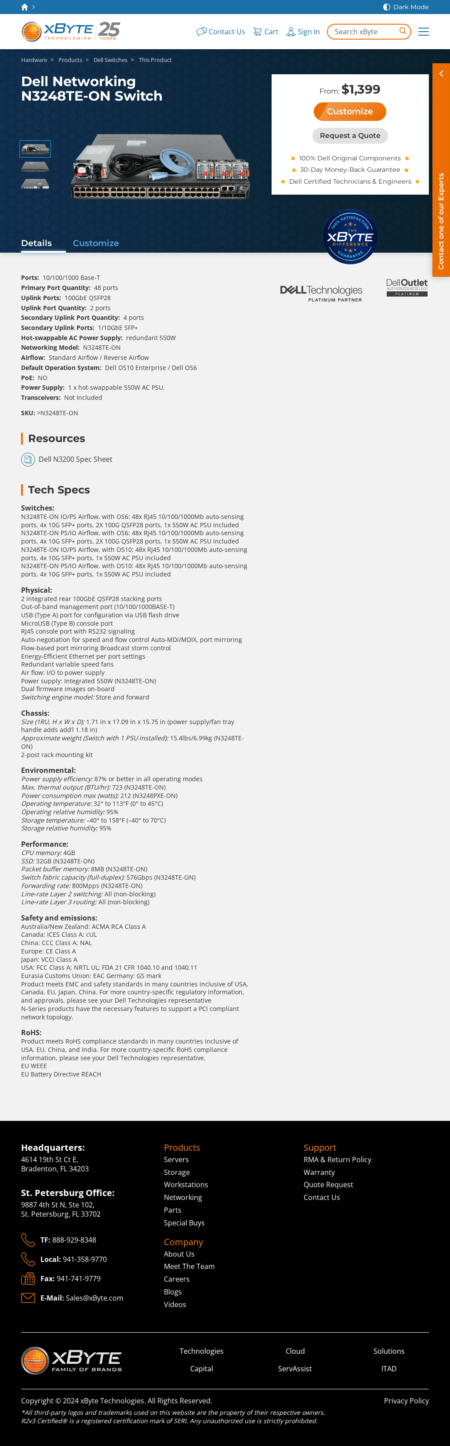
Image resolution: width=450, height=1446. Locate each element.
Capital (201, 1369)
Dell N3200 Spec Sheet (75, 459)
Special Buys (184, 1223)
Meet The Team (189, 1266)
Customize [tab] (96, 243)
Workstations (186, 1184)
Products (182, 1147)
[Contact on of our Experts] (441, 170)
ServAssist (295, 1369)
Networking (183, 1197)
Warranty (319, 1172)
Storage (177, 1172)
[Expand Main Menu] (423, 31)
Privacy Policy (406, 1401)
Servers (176, 1159)
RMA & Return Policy (337, 1159)
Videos (175, 1304)
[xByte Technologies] (71, 31)
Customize (350, 111)
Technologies (202, 1351)
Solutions (389, 1351)
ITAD (389, 1369)
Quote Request (328, 1184)
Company (183, 1242)
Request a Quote (350, 135)
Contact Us (322, 1197)
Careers (177, 1279)
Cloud (295, 1351)
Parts (172, 1210)
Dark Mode (411, 7)
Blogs (173, 1292)
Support (320, 1147)
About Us (179, 1254)
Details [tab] (36, 243)
